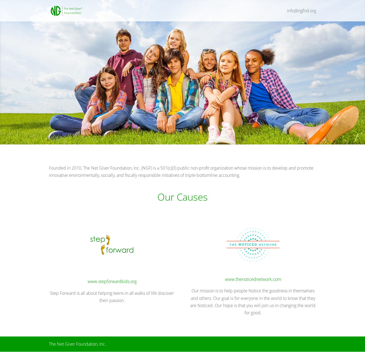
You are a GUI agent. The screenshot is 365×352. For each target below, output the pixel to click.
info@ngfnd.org (301, 11)
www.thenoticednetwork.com (253, 279)
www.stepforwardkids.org (112, 281)
